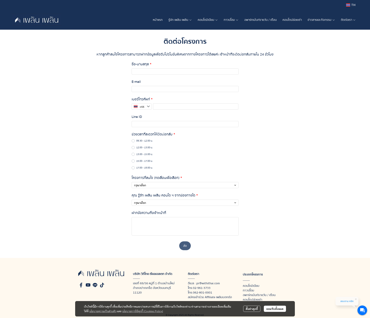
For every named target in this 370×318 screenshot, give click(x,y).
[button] (351, 5)
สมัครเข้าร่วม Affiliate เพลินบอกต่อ (210, 297)
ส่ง (185, 245)
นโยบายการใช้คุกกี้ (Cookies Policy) (142, 311)
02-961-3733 (201, 287)
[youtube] (88, 285)
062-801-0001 (202, 292)
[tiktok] (102, 285)
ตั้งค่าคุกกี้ (252, 308)
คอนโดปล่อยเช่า (252, 299)
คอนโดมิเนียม (251, 285)
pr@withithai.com (208, 283)
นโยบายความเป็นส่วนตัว (102, 311)
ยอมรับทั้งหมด (274, 308)
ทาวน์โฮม (248, 290)
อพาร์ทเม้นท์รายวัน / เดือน (259, 295)
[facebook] (81, 285)
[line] (95, 285)
